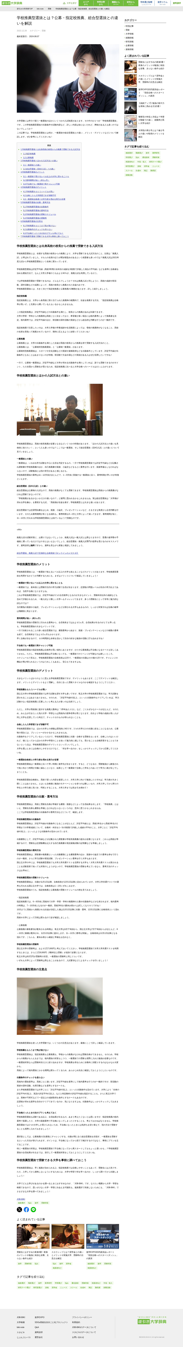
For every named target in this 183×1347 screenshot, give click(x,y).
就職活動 (106, 1287)
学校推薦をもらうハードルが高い (38, 191)
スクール (73, 1287)
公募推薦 (28, 157)
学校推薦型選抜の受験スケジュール (39, 214)
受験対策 (44, 1203)
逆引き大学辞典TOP (25, 9)
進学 (36, 1203)
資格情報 (130, 49)
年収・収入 (108, 1283)
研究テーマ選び (24, 1287)
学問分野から (101, 3)
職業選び (31, 1283)
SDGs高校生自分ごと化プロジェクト (51, 1322)
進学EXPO (39, 1317)
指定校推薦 (29, 154)
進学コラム (163, 3)
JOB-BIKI (21, 1199)
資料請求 (177, 3)
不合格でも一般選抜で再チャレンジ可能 (41, 184)
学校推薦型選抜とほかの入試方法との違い (39, 161)
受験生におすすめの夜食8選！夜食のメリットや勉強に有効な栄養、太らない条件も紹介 (33, 1255)
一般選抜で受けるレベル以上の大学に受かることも (46, 176)
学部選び (58, 1283)
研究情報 (130, 42)
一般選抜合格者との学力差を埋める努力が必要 (44, 199)
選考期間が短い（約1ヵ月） (36, 180)
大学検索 (21, 1322)
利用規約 (76, 1322)
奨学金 (68, 1264)
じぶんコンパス (24, 1337)
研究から (131, 3)
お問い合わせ (78, 1337)
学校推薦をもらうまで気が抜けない (39, 226)
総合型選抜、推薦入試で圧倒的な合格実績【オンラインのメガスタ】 (48, 553)
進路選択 (21, 1203)
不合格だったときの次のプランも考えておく (43, 233)
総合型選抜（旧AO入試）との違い (39, 169)
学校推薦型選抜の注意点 (32, 221)
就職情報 (130, 38)
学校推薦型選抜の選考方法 (36, 210)
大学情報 (130, 34)
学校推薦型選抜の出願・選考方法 (35, 202)
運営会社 (39, 1337)
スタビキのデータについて (84, 1332)
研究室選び (37, 1287)
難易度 (97, 1287)
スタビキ (21, 1332)
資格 (47, 1287)
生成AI (82, 1287)
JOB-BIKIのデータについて (84, 1327)
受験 (49, 9)
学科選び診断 (146, 3)
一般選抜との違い (32, 165)
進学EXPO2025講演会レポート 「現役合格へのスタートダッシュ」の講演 (102, 1255)
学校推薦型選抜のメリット (33, 172)
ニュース (63, 1287)
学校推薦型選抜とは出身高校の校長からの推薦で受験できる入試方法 (50, 149)
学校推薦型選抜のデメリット (33, 187)
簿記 (90, 1287)
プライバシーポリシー (82, 1317)
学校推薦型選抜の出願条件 (36, 207)
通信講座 (75, 1283)
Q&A (37, 1327)
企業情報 (130, 45)
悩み (30, 1203)
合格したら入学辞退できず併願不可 (39, 195)
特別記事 (130, 26)
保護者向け (57, 1268)
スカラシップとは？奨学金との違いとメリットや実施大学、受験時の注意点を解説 (67, 1255)
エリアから (86, 3)
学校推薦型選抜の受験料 (35, 218)
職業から (116, 3)
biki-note (40, 9)
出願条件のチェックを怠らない (37, 229)
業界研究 (48, 1283)
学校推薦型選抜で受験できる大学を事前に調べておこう (45, 236)
